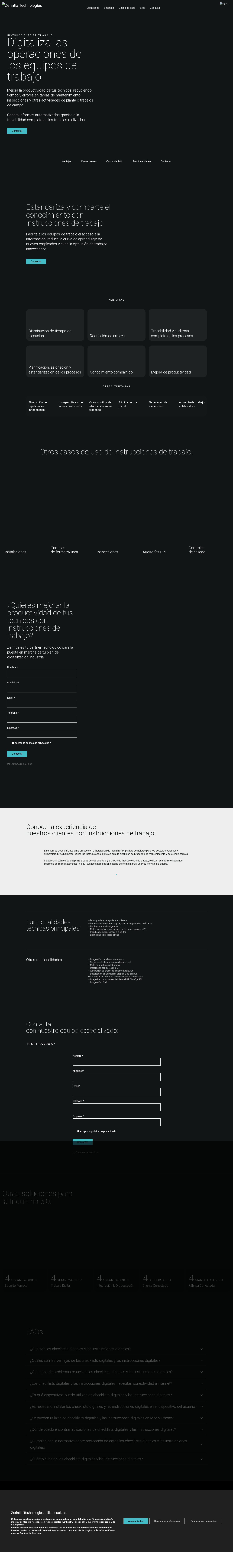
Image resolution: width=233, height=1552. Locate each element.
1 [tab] (116, 874)
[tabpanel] (116, 858)
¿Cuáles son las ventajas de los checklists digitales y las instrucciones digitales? (95, 1360)
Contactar (17, 130)
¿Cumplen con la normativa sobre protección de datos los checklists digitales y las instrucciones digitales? (108, 1444)
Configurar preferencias (167, 1521)
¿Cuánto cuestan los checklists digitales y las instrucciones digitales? (86, 1459)
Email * (11, 697)
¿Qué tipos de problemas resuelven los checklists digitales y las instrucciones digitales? (101, 1372)
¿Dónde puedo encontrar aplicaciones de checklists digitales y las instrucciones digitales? (103, 1429)
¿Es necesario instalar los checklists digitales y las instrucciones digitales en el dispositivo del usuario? (113, 1406)
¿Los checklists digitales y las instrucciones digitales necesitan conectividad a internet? (101, 1383)
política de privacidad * (38, 742)
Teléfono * (13, 712)
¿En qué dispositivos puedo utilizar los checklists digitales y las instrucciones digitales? (101, 1395)
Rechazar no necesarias (204, 1521)
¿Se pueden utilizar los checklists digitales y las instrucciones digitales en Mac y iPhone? (102, 1418)
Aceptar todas (135, 1521)
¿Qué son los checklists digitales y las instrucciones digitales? (80, 1349)
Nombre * (12, 667)
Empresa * (13, 727)
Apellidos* (13, 682)
